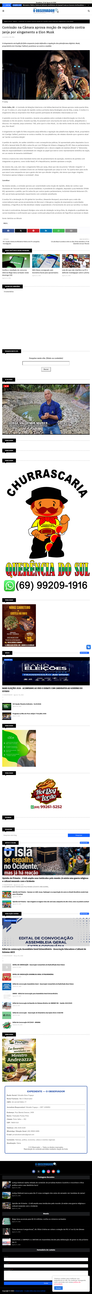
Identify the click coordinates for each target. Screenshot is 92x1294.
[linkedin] (58, 1171)
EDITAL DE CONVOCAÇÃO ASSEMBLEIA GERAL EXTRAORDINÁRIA (33, 974)
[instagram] (48, 1171)
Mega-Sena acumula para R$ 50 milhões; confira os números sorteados (39, 1219)
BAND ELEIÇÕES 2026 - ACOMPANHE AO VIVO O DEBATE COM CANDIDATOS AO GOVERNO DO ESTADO (42, 690)
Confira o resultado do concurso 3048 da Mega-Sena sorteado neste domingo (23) (15, 272)
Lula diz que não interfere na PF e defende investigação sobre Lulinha (75, 271)
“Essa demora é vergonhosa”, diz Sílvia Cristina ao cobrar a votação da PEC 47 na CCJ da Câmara (48, 1229)
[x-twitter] (38, 1171)
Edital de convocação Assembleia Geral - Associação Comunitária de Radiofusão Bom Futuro (43, 984)
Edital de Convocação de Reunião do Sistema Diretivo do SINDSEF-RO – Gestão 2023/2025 (42, 1003)
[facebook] (33, 1171)
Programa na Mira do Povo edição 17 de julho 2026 (29, 713)
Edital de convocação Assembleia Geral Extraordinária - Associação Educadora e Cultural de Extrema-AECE (44, 950)
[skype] (43, 1171)
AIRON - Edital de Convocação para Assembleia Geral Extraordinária (35, 993)
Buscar (46, 369)
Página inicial (8, 21)
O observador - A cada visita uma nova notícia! (29, 1291)
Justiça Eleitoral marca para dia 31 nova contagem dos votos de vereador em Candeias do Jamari (48, 1193)
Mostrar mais (83, 652)
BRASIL (15, 21)
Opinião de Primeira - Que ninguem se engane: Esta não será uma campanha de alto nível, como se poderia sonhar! (51, 901)
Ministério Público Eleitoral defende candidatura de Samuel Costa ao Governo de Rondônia (53, 5)
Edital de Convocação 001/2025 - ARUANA (26, 1022)
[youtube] (53, 1171)
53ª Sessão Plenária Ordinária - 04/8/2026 (27, 704)
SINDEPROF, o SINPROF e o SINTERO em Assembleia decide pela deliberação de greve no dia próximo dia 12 (50, 1241)
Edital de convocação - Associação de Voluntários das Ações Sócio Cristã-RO (38, 1013)
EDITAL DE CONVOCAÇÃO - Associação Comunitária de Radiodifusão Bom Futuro (39, 965)
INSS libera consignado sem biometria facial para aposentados (45, 271)
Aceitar (58, 1288)
